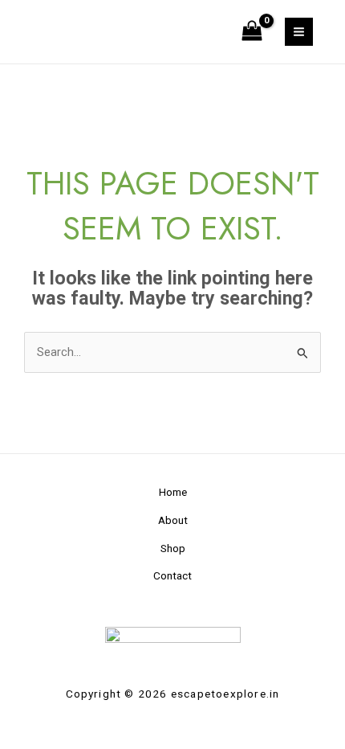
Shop (172, 548)
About (173, 520)
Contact (172, 575)
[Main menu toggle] (299, 32)
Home (173, 491)
